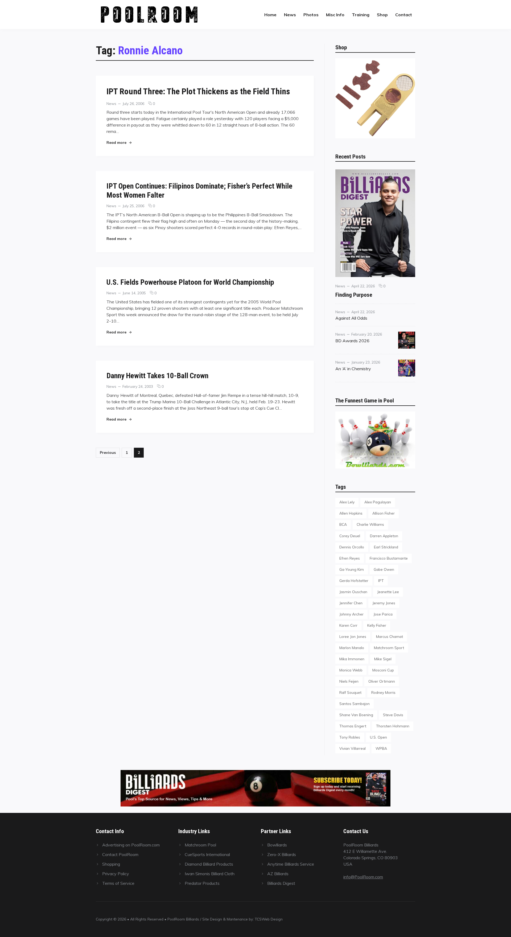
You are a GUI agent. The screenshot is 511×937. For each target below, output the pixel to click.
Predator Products (202, 883)
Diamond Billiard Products (209, 864)
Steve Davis (393, 714)
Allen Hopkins (350, 513)
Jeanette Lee (388, 591)
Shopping (111, 864)
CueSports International (207, 854)
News (290, 14)
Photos (311, 14)
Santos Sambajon (354, 703)
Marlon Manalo (351, 647)
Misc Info (335, 14)
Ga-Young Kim (351, 569)
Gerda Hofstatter (353, 580)
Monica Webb (350, 670)
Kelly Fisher (376, 625)
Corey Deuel (349, 535)
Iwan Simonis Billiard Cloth (209, 873)
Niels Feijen (348, 681)
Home (270, 14)
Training (360, 14)
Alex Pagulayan (377, 502)
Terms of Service (118, 883)
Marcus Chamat (389, 636)
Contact (403, 14)
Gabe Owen (384, 569)
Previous (108, 452)
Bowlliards (277, 845)
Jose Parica (383, 614)
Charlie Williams (370, 524)
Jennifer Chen (350, 603)
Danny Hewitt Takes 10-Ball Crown (157, 375)
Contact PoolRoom (120, 854)
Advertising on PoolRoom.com (131, 845)
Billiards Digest (281, 883)
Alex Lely (347, 502)
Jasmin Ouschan (353, 591)
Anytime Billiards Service (290, 864)
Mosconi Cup (383, 670)
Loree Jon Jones (352, 636)
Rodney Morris (383, 692)
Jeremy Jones (383, 603)
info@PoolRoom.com (363, 876)
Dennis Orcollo (351, 547)
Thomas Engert (352, 726)
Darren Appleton (384, 535)
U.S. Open (378, 737)
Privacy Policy (115, 873)
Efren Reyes (349, 558)
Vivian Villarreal (352, 748)
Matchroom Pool (200, 845)
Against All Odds (351, 318)
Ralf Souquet (350, 692)
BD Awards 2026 (352, 340)
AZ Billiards (278, 873)
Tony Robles (349, 737)
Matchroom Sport (389, 647)
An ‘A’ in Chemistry (353, 368)
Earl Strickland (386, 547)
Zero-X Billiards (281, 854)
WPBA (381, 748)
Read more (118, 142)
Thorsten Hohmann (392, 726)
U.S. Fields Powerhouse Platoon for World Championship (190, 282)
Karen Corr (348, 625)
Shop (382, 14)
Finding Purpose (353, 294)
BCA (343, 524)
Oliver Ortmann (381, 681)
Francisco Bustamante (389, 558)
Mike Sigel (383, 659)
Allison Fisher (383, 513)
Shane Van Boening (356, 714)
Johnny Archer (351, 614)
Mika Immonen (351, 659)
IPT (381, 580)
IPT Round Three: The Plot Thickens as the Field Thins (198, 91)
